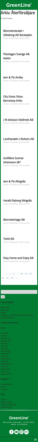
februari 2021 (5, 338)
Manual (3, 312)
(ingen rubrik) (5, 307)
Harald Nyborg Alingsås (17, 200)
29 (26, 273)
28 (22, 273)
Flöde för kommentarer (9, 404)
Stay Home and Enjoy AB (18, 258)
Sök (3, 297)
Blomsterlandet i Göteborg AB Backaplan (17, 32)
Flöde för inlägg (6, 402)
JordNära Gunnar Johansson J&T (13, 160)
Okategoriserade (6, 384)
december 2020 (6, 340)
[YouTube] (16, 432)
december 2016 (6, 374)
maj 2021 (4, 335)
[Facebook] (11, 432)
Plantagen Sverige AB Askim (16, 56)
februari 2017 (5, 368)
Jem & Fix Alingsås (14, 181)
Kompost (4, 389)
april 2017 (4, 366)
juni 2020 (4, 343)
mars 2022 (4, 333)
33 (12, 278)
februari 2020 (5, 351)
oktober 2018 (6, 358)
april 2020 (4, 348)
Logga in (4, 399)
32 (7, 278)
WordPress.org (6, 407)
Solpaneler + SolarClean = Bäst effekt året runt (17, 315)
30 (31, 273)
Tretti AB (8, 238)
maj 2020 (4, 346)
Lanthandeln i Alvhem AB (18, 139)
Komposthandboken (8, 317)
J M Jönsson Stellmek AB (18, 119)
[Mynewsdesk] (26, 432)
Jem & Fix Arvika (13, 77)
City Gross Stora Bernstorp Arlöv (13, 98)
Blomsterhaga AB (14, 219)
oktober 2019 (6, 353)
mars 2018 (4, 361)
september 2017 (7, 363)
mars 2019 (4, 356)
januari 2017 (5, 371)
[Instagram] (21, 432)
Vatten (3, 386)
